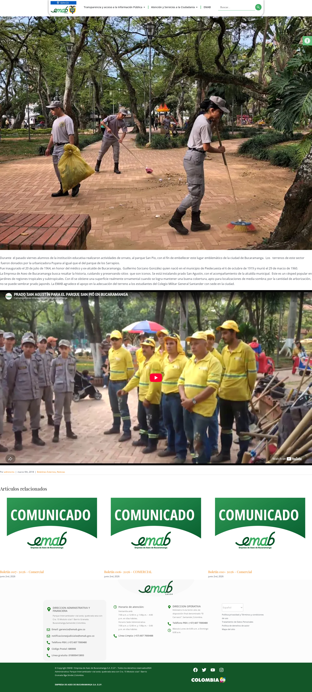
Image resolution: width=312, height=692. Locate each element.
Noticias (61, 471)
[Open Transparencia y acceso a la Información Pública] (144, 7)
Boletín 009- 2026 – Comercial (230, 572)
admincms (9, 471)
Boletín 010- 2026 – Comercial (126, 572)
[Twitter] (204, 669)
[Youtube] (212, 669)
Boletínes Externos (46, 471)
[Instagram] (221, 669)
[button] (307, 40)
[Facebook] (195, 669)
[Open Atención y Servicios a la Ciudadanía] (197, 7)
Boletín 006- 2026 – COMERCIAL (24, 572)
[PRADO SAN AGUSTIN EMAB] (156, 133)
